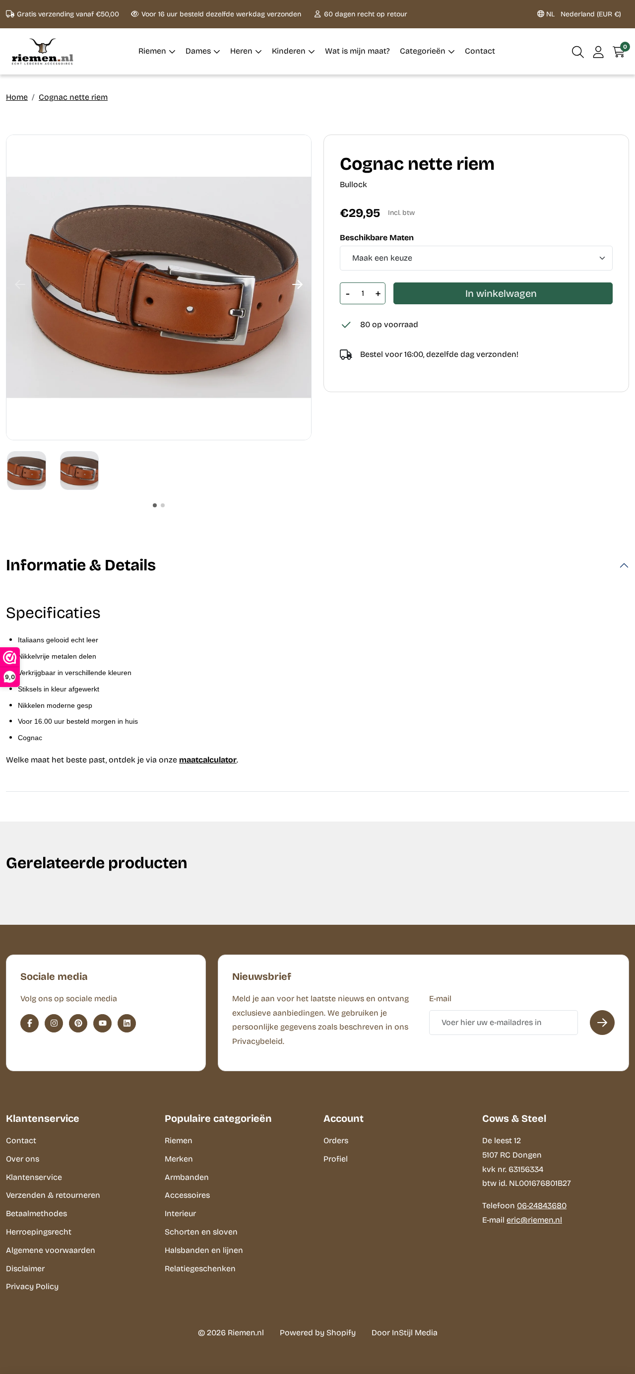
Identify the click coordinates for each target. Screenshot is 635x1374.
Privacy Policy (32, 1286)
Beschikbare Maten (377, 238)
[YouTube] (102, 1023)
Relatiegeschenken (200, 1268)
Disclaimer (25, 1268)
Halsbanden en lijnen (204, 1250)
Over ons (22, 1159)
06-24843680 (542, 1205)
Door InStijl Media (405, 1332)
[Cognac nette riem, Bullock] (159, 287)
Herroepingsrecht (38, 1232)
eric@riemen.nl (534, 1220)
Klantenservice (34, 1177)
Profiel (335, 1159)
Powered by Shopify (318, 1332)
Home (17, 97)
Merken (179, 1159)
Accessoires (187, 1195)
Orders (335, 1140)
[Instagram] (54, 1023)
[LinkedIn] (127, 1023)
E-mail (440, 998)
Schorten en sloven (201, 1232)
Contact (21, 1140)
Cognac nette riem (73, 97)
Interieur (180, 1213)
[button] (578, 51)
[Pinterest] (78, 1023)
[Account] (598, 51)
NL (582, 14)
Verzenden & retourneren (53, 1195)
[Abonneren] (602, 1022)
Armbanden (187, 1177)
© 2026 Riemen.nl (231, 1332)
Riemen (178, 1140)
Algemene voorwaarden (50, 1250)
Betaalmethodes (36, 1213)
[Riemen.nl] (42, 51)
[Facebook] (29, 1023)
